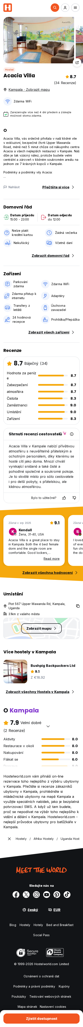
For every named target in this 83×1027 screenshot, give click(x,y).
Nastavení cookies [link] (53, 1006)
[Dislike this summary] (74, 498)
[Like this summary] (64, 498)
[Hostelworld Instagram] (36, 894)
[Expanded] (9, 839)
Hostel (9, 69)
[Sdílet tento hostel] (77, 62)
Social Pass (41, 935)
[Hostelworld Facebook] (16, 894)
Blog (13, 925)
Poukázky (19, 996)
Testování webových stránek (50, 996)
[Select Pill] (55, 7)
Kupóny (64, 986)
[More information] (71, 434)
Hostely (25, 925)
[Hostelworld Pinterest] (56, 894)
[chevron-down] (48, 726)
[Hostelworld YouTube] (46, 894)
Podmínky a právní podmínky (34, 986)
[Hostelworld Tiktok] (67, 894)
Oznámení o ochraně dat (41, 976)
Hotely (38, 925)
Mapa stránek (27, 1006)
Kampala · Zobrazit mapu (29, 89)
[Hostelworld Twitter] (26, 894)
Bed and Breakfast (59, 925)
